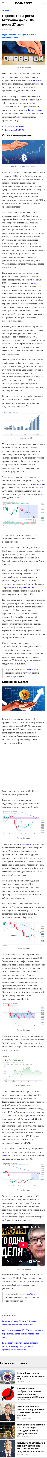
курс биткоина (9, 35)
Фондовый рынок (26, 35)
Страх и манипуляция (15, 126)
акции (26, 1115)
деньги (31, 283)
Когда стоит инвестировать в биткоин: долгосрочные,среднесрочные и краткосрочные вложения (20, 1346)
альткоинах (7, 1155)
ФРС (17, 38)
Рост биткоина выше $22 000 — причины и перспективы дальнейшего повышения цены (22, 1334)
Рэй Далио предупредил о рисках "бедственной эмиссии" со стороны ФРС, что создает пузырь (31, 1447)
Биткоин (5, 10)
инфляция (7, 38)
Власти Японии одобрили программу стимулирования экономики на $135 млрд (31, 1392)
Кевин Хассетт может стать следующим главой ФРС (31, 1376)
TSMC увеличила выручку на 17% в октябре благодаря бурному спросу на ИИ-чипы (31, 1429)
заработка (37, 80)
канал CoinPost (31, 669)
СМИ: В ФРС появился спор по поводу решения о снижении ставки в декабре (30, 1411)
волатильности (27, 844)
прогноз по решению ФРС (22, 587)
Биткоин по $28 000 (14, 129)
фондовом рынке (36, 109)
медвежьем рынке (35, 483)
